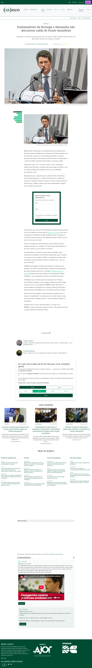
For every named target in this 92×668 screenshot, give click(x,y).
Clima (79, 18)
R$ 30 (39, 391)
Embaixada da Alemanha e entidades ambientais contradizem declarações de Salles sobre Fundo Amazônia (46, 430)
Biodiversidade (73, 18)
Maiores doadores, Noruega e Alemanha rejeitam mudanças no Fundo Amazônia (76, 429)
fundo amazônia (19, 117)
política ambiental (18, 118)
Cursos (88, 9)
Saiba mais (3, 658)
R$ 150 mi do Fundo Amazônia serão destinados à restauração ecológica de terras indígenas (57, 483)
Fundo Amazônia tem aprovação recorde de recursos (56, 477)
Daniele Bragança (42, 44)
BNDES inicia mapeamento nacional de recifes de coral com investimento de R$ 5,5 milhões (34, 464)
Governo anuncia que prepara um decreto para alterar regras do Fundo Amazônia (15, 429)
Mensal (32, 387)
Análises (62, 9)
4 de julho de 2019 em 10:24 (25, 611)
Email (36, 209)
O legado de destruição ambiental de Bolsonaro (79, 463)
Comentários (45, 333)
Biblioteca (70, 9)
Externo (2, 480)
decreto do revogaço (54, 232)
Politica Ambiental (86, 18)
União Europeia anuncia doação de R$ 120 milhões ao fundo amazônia (34, 484)
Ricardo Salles (19, 120)
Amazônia (20, 122)
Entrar (4, 665)
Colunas (56, 9)
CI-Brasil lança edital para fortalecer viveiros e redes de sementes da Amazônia (56, 464)
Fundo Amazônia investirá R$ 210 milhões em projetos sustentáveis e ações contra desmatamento (56, 471)
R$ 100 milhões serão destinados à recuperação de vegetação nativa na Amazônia (33, 478)
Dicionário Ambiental (81, 10)
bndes (20, 115)
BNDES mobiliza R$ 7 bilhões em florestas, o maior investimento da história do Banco (33, 471)
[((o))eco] (12, 10)
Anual (59, 387)
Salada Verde (43, 10)
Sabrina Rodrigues (15, 441)
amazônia (20, 113)
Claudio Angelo (30, 44)
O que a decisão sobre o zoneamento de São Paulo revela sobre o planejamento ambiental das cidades (11, 469)
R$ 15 (26, 391)
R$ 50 (52, 391)
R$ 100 (66, 391)
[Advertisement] (80, 302)
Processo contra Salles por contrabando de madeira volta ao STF (80, 469)
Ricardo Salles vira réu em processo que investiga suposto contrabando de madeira (80, 475)
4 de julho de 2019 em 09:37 (24, 563)
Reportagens (33, 9)
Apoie (88, 2)
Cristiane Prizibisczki (46, 443)
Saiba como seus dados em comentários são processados (50, 554)
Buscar (75, 2)
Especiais (49, 9)
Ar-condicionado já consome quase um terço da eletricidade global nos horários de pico (10, 483)
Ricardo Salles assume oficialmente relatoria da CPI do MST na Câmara (79, 481)
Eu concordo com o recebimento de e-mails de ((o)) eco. (47, 216)
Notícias (26, 9)
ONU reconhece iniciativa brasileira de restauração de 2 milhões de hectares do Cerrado (11, 476)
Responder (21, 603)
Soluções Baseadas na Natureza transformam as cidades (9, 463)
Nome (36, 203)
